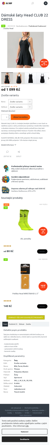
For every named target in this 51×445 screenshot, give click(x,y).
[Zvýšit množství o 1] (9, 115)
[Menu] (45, 3)
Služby (9, 413)
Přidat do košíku (20, 117)
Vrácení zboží (37, 413)
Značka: (8, 28)
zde (27, 426)
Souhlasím (24, 439)
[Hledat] (32, 3)
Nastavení (24, 432)
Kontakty (18, 413)
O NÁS (27, 413)
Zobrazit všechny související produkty (25, 317)
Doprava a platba (38, 410)
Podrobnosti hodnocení (37, 26)
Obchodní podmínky (31, 408)
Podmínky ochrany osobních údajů (17, 410)
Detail (42, 251)
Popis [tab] (5, 324)
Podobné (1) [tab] (13, 324)
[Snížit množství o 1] (9, 118)
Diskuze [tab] (21, 324)
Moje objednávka (26, 415)
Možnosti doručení (8, 111)
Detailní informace (7, 145)
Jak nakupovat (16, 408)
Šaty (16, 360)
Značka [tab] (28, 324)
